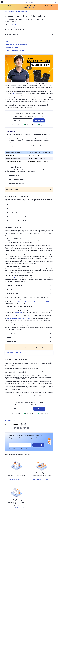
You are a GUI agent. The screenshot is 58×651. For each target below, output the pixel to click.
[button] (29, 34)
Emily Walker (14, 24)
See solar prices (39, 120)
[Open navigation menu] (2, 2)
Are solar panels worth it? (21, 11)
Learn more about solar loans (13, 352)
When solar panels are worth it (14, 41)
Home (6, 11)
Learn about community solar (40, 479)
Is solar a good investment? (13, 47)
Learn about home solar (15, 479)
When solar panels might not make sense (17, 44)
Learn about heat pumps (15, 507)
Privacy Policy (29, 448)
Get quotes (31, 7)
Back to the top (11, 420)
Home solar (11, 11)
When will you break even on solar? (15, 50)
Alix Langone (13, 27)
